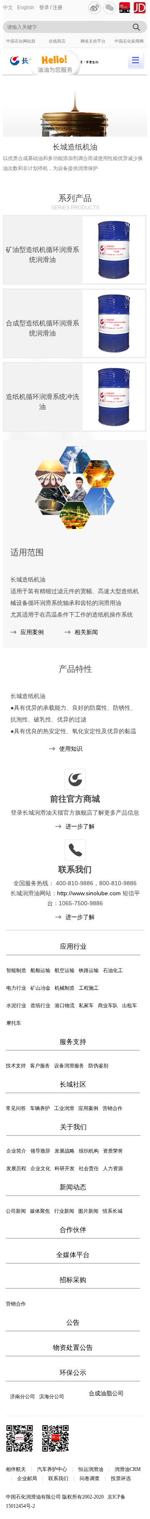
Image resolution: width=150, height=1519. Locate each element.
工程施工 (89, 988)
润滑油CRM (128, 1469)
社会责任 (89, 1168)
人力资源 (113, 1168)
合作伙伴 (73, 1229)
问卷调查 (90, 1478)
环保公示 (73, 1372)
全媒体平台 (73, 1254)
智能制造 (16, 970)
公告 (73, 1322)
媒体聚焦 (40, 1211)
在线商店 (57, 41)
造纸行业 (40, 1005)
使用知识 (70, 748)
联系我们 (58, 1478)
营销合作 (112, 1108)
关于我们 (73, 1126)
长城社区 (73, 1084)
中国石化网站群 (20, 41)
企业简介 (16, 1151)
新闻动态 (73, 1187)
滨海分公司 (51, 1397)
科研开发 (65, 1168)
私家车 (86, 1005)
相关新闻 (86, 632)
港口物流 (65, 1005)
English (25, 7)
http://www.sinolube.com (89, 893)
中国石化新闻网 (129, 41)
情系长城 (112, 1211)
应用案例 (32, 632)
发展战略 (65, 1151)
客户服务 (40, 1066)
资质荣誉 (113, 1151)
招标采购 (73, 1279)
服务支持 (73, 1041)
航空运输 (65, 970)
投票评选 (121, 1478)
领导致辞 (40, 1151)
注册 (57, 7)
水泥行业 (16, 1005)
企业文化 (40, 1168)
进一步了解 (80, 826)
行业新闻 (64, 1211)
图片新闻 (88, 1211)
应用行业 (73, 946)
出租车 (129, 1005)
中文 (8, 7)
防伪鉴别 (98, 1066)
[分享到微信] (109, 8)
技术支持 (16, 1066)
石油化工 (113, 970)
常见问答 (16, 1108)
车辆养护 (40, 1108)
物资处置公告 (73, 1347)
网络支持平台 (92, 41)
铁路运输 (89, 970)
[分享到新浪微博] (94, 8)
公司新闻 (16, 1211)
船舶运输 (40, 970)
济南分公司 (22, 1397)
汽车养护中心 (52, 1469)
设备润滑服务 (69, 1066)
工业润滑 (64, 1108)
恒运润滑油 (90, 1469)
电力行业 (16, 988)
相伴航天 (16, 1469)
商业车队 (108, 1005)
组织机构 (89, 1151)
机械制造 (65, 988)
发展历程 (16, 1168)
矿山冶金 (40, 988)
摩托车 (13, 1023)
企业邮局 (27, 1478)
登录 (44, 7)
